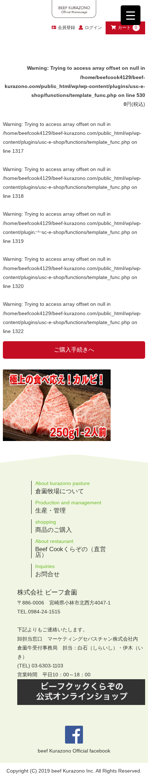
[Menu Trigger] (130, 15)
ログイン (93, 27)
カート (128, 27)
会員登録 (66, 27)
